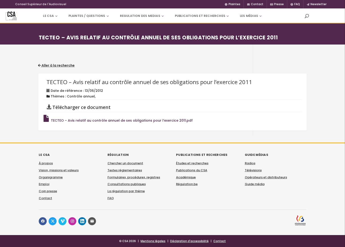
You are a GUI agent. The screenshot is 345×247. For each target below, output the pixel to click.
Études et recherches (192, 163)
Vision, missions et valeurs (59, 170)
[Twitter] (53, 221)
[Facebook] (43, 221)
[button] (307, 16)
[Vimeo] (62, 221)
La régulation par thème (126, 191)
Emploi (44, 184)
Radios (250, 163)
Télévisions (253, 170)
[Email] (92, 221)
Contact (45, 198)
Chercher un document (125, 163)
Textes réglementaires (124, 170)
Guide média (254, 184)
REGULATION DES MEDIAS (140, 16)
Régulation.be (187, 184)
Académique (186, 177)
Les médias (249, 16)
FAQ (110, 198)
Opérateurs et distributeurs (266, 177)
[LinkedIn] (82, 221)
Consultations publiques (126, 184)
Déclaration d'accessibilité (189, 241)
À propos (46, 163)
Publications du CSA (191, 170)
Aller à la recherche (58, 65)
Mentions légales (153, 241)
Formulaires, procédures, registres (133, 177)
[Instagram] (72, 221)
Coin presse (48, 191)
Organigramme (51, 177)
